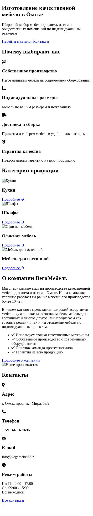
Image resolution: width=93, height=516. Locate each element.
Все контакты (13, 500)
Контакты (41, 41)
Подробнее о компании (21, 360)
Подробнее (11, 199)
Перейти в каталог (17, 41)
